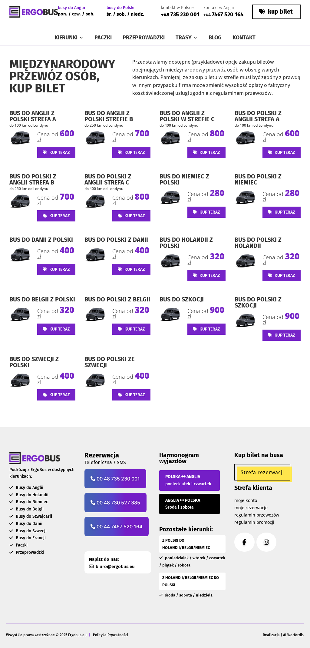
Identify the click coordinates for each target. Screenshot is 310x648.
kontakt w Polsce (177, 7)
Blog (215, 38)
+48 (165, 15)
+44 (207, 15)
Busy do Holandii (31, 494)
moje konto (245, 500)
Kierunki (66, 38)
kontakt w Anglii (218, 7)
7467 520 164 (227, 14)
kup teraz (59, 152)
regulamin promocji (254, 522)
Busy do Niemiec (31, 501)
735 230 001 (184, 14)
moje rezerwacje (251, 507)
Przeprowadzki (144, 38)
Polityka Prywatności (110, 635)
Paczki (103, 38)
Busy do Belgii (29, 509)
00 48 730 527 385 (117, 503)
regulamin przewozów (256, 515)
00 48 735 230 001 (117, 479)
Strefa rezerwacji (262, 472)
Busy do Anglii (29, 487)
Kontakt (244, 38)
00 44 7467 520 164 (118, 526)
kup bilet (279, 11)
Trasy (184, 38)
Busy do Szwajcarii (33, 516)
